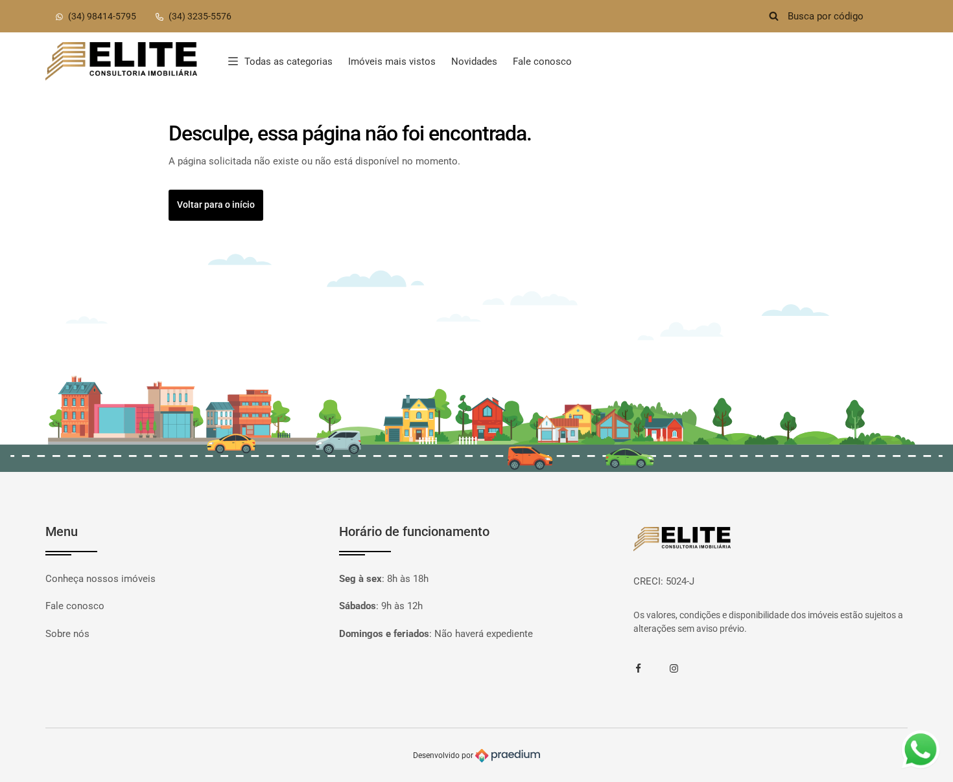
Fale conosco (542, 61)
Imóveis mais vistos (392, 61)
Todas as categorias (288, 61)
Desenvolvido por (444, 755)
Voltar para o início (216, 204)
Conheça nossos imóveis (100, 579)
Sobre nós (67, 634)
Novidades (474, 61)
